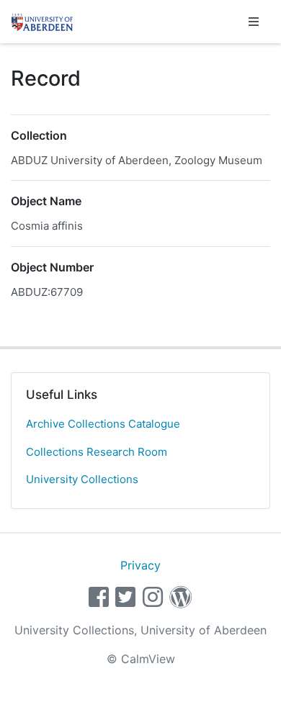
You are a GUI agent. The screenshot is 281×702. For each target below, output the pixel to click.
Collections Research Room (96, 452)
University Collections (82, 479)
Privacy (140, 565)
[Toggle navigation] (253, 21)
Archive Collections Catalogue (103, 424)
